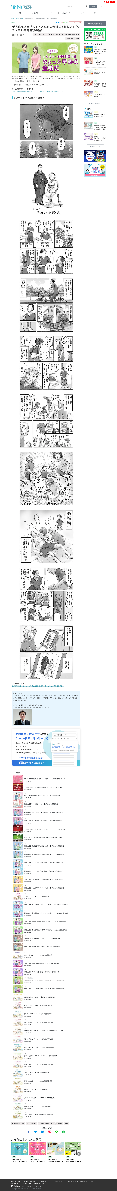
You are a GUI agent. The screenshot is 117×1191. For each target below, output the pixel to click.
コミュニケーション (41, 35)
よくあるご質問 (26, 1183)
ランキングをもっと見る (95, 103)
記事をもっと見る (95, 146)
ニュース (81, 13)
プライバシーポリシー (56, 1181)
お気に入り (35, 13)
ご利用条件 (43, 1181)
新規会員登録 (95, 23)
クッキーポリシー (70, 1181)
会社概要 (33, 1181)
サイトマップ (15, 1183)
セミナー (50, 13)
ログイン (102, 6)
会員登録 (92, 6)
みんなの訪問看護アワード (71, 35)
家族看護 (70, 38)
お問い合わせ (38, 1183)
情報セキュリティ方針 (87, 1181)
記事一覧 (17, 18)
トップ (12, 18)
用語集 (25, 1181)
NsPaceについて (16, 1181)
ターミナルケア (55, 35)
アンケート (97, 13)
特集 (22, 18)
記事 (20, 13)
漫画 (78, 38)
